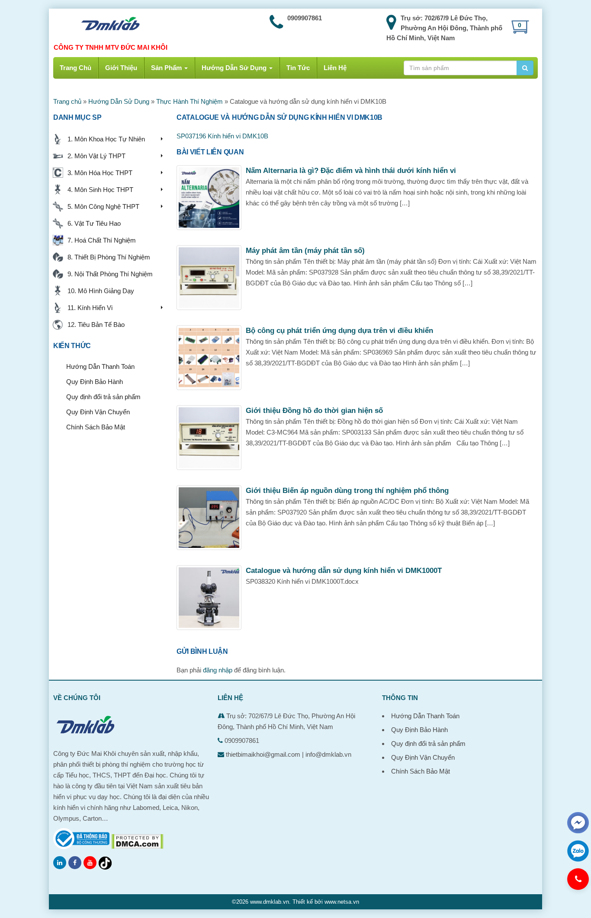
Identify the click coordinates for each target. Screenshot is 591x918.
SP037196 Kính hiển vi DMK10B (222, 136)
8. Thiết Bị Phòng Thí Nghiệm (107, 257)
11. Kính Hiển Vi (88, 307)
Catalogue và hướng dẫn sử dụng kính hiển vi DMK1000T (344, 570)
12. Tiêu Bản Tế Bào (94, 324)
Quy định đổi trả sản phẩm (103, 396)
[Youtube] (90, 862)
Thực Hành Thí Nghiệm (189, 101)
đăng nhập (217, 670)
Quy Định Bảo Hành (94, 381)
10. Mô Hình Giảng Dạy (99, 290)
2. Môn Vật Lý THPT (94, 156)
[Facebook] (74, 862)
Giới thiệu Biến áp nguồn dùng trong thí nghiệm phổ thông (347, 490)
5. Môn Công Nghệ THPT (101, 206)
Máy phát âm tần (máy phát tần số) (305, 250)
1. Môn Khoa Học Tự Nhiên (104, 139)
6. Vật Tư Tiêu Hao (92, 223)
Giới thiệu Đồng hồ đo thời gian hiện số (314, 410)
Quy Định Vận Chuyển (98, 412)
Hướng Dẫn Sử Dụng (118, 101)
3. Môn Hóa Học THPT (98, 172)
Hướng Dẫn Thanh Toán (100, 366)
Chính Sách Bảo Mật (95, 427)
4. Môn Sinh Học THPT (98, 189)
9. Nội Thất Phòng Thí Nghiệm (108, 274)
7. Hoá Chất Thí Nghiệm (100, 240)
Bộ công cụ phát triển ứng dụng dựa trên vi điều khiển (339, 330)
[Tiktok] (105, 863)
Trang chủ (67, 101)
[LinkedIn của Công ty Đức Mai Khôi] (59, 862)
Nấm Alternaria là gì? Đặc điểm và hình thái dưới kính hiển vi (351, 170)
